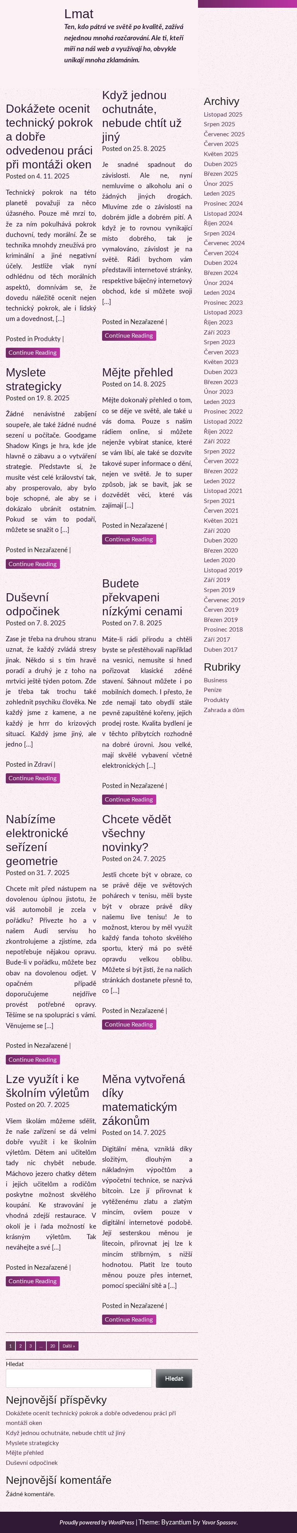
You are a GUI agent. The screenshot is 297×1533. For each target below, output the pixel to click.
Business (215, 680)
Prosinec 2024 (223, 204)
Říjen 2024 (218, 223)
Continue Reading (32, 353)
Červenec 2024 (224, 243)
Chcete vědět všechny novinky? (136, 833)
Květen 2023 (221, 362)
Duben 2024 (220, 263)
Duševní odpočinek (32, 1463)
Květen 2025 (221, 154)
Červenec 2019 (224, 600)
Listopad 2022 (223, 422)
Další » (69, 1346)
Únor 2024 (218, 283)
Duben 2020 (220, 540)
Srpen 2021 (219, 501)
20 (52, 1346)
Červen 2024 (221, 253)
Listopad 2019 (223, 570)
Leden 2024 (219, 293)
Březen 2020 (221, 551)
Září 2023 (217, 333)
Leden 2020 (219, 560)
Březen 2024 (221, 273)
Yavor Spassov (219, 1523)
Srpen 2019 (219, 590)
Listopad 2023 (223, 312)
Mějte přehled (137, 372)
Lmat (78, 13)
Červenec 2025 (224, 134)
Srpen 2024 (219, 233)
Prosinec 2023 (223, 303)
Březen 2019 (221, 620)
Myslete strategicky (32, 1443)
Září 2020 (217, 531)
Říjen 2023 (218, 322)
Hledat (15, 1364)
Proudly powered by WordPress (97, 1523)
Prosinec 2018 (223, 630)
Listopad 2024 (223, 214)
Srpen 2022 (219, 451)
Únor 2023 (218, 392)
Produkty (47, 339)
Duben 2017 (220, 650)
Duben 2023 (220, 372)
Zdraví (43, 764)
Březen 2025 (221, 174)
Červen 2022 (221, 461)
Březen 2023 (221, 382)
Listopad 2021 (223, 491)
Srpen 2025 (219, 124)
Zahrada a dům (224, 710)
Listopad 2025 (223, 115)
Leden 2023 (219, 402)
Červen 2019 (221, 610)
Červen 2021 (221, 511)
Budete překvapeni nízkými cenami (142, 597)
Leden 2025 (219, 194)
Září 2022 (217, 441)
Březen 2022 (221, 471)
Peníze (213, 690)
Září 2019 (217, 580)
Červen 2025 (221, 144)
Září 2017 (217, 640)
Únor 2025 (218, 184)
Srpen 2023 (219, 342)
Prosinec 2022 (223, 412)
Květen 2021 (221, 521)
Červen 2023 (221, 352)
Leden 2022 (219, 481)
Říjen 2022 (218, 432)
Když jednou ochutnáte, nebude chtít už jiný (65, 1433)
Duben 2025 (220, 164)
